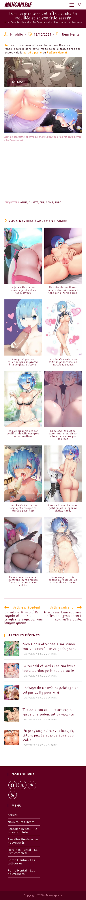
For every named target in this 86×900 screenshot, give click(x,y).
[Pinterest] (32, 785)
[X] (22, 785)
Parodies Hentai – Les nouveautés (23, 841)
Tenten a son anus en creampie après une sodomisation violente (48, 712)
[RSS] (12, 795)
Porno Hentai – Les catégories (21, 861)
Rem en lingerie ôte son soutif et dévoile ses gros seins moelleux (23, 434)
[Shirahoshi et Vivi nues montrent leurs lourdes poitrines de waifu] (11, 670)
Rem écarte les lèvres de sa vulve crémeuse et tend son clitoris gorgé (63, 290)
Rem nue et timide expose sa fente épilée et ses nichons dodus (63, 580)
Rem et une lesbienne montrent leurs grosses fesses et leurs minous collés (23, 581)
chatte (33, 202)
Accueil (13, 815)
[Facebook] (12, 785)
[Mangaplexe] (5, 22)
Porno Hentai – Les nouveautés (21, 872)
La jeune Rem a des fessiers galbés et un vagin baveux (23, 290)
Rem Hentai (71, 34)
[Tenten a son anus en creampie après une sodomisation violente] (11, 714)
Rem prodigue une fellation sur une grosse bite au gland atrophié (23, 362)
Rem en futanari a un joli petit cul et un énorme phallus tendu (63, 508)
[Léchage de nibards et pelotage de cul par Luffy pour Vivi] (11, 692)
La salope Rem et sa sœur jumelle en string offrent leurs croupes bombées (63, 435)
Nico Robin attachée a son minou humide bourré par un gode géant (49, 646)
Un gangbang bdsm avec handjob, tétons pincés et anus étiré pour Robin (48, 735)
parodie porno (32, 52)
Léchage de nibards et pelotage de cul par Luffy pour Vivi (50, 690)
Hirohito (16, 34)
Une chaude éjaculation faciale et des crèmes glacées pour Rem (23, 508)
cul (42, 202)
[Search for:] (78, 4)
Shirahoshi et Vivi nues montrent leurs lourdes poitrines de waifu (48, 668)
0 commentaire (47, 653)
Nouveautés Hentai (22, 822)
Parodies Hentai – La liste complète (22, 830)
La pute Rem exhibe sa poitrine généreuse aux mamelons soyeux (63, 362)
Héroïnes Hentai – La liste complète (23, 851)
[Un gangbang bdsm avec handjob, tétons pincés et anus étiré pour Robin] (11, 737)
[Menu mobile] (72, 4)
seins (49, 202)
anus (23, 202)
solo (58, 202)
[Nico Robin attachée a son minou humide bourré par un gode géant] (11, 648)
